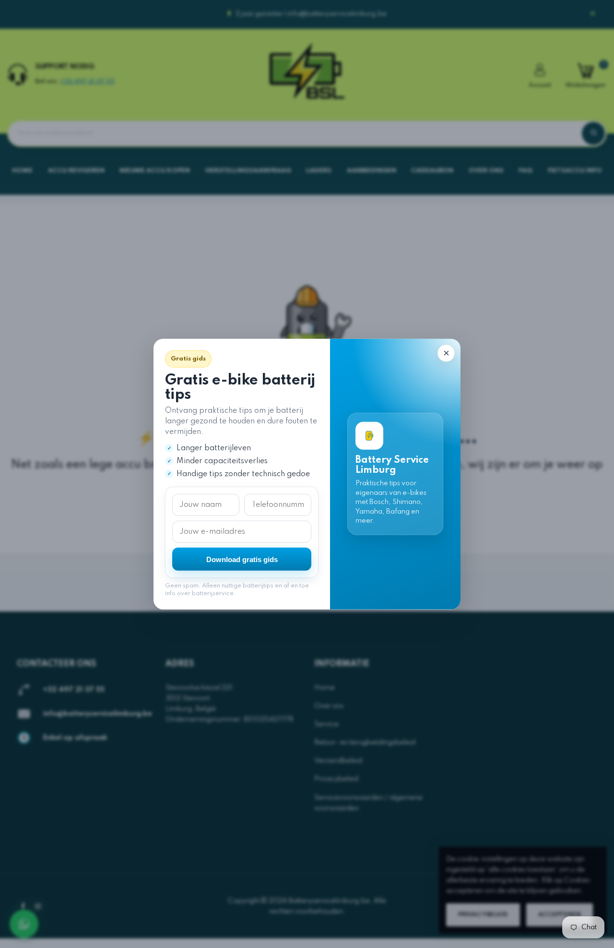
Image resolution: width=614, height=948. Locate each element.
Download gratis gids (242, 559)
